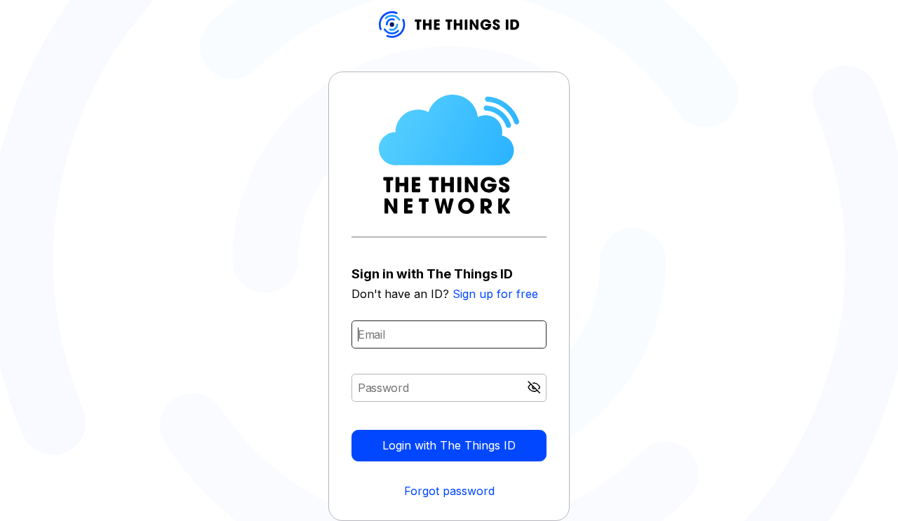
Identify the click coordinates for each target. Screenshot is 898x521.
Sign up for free (495, 294)
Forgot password (449, 491)
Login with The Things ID (449, 445)
